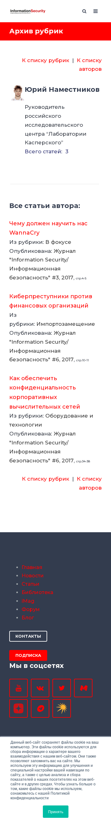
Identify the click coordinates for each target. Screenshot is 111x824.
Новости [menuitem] (33, 576)
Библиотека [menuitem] (37, 592)
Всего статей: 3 (46, 151)
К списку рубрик (45, 60)
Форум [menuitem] (31, 609)
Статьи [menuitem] (30, 584)
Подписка (28, 655)
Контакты (28, 636)
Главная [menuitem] (32, 567)
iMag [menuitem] (28, 601)
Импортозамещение (65, 324)
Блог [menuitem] (28, 618)
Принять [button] (55, 811)
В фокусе (58, 242)
